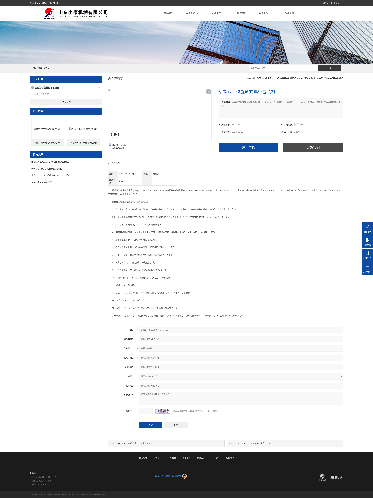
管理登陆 (93, 495)
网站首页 (168, 13)
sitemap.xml (101, 495)
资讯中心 (263, 13)
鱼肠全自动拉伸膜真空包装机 (84, 143)
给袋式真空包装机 (42, 94)
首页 (259, 78)
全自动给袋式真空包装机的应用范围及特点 (50, 175)
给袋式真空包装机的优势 (42, 182)
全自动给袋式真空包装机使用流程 (46, 168)
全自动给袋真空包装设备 (285, 78)
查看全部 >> (65, 102)
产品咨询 (248, 147)
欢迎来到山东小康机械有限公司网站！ (45, 3)
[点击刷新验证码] (162, 411)
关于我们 (190, 13)
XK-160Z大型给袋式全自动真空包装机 (135, 443)
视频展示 (240, 13)
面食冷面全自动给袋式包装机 (48, 143)
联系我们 (337, 3)
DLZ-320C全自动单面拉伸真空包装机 (254, 443)
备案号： (64, 495)
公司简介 (325, 3)
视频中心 (201, 458)
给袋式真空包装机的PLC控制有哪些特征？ (50, 162)
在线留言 (216, 458)
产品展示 (216, 13)
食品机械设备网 (83, 495)
